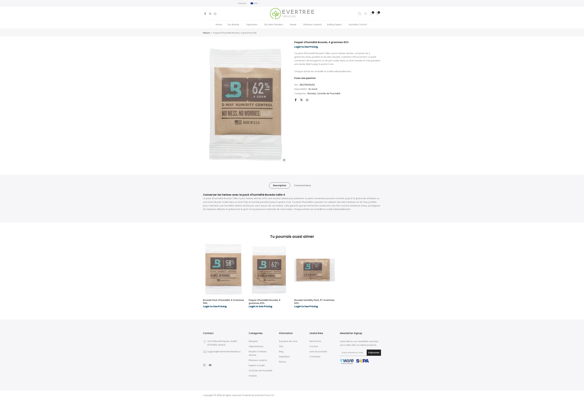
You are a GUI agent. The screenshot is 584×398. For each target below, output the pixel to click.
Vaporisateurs (256, 346)
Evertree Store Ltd (264, 395)
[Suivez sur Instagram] (204, 365)
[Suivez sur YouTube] (210, 365)
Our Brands (233, 24)
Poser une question (305, 78)
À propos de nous (288, 341)
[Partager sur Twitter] (210, 14)
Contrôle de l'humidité (328, 93)
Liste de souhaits (318, 351)
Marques (253, 341)
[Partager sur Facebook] (205, 14)
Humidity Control (358, 24)
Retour (282, 361)
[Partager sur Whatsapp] (215, 14)
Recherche (315, 341)
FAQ (281, 346)
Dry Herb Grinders (273, 24)
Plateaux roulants (312, 24)
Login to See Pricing (306, 46)
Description (279, 185)
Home (219, 24)
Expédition (284, 356)
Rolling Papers (334, 24)
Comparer (314, 356)
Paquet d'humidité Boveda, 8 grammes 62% (264, 302)
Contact (313, 346)
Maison (206, 33)
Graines (253, 375)
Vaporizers (251, 24)
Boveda (312, 93)
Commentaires (302, 185)
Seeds (293, 24)
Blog (281, 351)
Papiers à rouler (257, 365)
